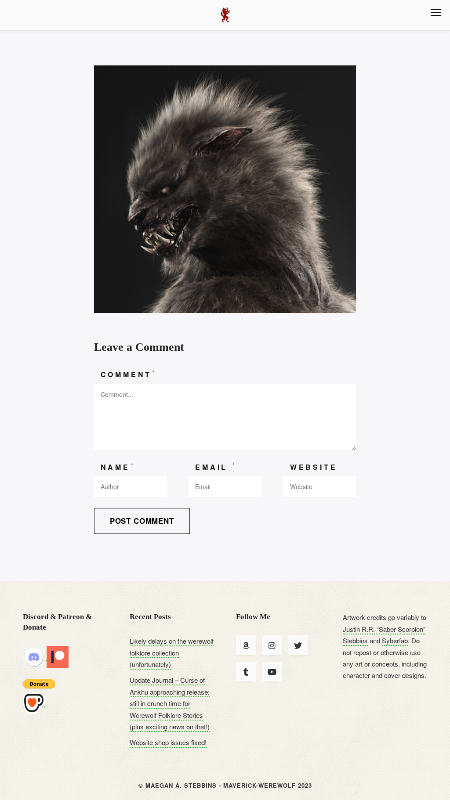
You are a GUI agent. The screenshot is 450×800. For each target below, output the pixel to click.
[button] (436, 12)
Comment (129, 373)
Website (314, 467)
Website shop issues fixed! (168, 742)
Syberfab (395, 640)
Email (216, 466)
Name (118, 466)
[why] (225, 188)
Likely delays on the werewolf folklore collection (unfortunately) (172, 652)
